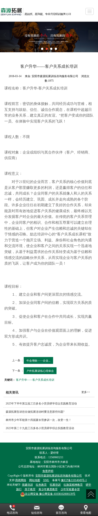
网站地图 (34, 480)
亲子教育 (30, 489)
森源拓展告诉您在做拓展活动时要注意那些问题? (35, 411)
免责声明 (47, 471)
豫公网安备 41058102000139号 (50, 493)
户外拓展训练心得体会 (40, 371)
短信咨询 (36, 512)
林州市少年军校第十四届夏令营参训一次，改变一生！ (38, 420)
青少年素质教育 (48, 489)
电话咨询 (12, 512)
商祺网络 (20, 480)
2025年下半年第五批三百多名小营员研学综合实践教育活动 (41, 403)
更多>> (85, 392)
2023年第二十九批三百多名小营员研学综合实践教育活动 (40, 428)
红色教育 (41, 484)
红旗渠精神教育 (73, 484)
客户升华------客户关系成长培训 (35, 379)
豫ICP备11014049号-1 (74, 480)
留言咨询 (61, 512)
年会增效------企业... (38, 360)
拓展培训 (55, 484)
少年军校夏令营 (70, 489)
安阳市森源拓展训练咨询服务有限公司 (58, 475)
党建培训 (27, 484)
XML (46, 480)
